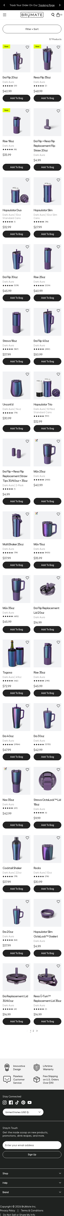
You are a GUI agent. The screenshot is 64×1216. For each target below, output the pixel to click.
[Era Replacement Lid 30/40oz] (16, 977)
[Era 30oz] (47, 717)
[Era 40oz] (16, 717)
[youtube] (30, 1102)
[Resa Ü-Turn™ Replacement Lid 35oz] (47, 977)
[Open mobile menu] (4, 15)
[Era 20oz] (16, 913)
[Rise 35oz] (47, 653)
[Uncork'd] (16, 385)
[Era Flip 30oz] (16, 258)
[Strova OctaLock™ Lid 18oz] (47, 781)
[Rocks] (47, 849)
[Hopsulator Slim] (47, 191)
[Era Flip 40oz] (47, 322)
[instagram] (5, 1102)
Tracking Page (46, 5)
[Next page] (37, 1031)
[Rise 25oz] (47, 258)
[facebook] (11, 1102)
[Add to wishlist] (27, 47)
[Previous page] (27, 1031)
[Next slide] (59, 5)
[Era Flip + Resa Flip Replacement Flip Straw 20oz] (47, 122)
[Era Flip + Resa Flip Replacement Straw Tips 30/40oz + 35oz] (16, 452)
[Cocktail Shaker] (16, 849)
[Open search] (53, 15)
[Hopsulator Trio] (47, 385)
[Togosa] (16, 653)
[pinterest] (23, 1102)
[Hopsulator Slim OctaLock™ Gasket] (47, 913)
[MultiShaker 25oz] (16, 525)
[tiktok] (17, 1102)
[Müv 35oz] (16, 589)
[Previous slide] (4, 5)
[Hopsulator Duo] (16, 191)
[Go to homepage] (32, 14)
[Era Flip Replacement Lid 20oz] (47, 589)
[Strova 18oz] (16, 322)
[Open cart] (58, 15)
